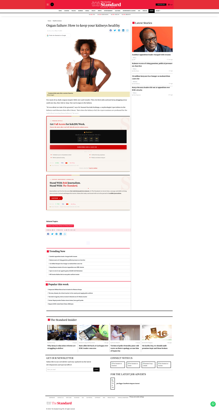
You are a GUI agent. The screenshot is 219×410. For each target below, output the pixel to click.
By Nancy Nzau (50, 31)
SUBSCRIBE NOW (161, 4)
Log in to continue (93, 168)
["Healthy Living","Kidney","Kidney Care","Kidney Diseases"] (60, 225)
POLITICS (74, 10)
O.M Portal (89, 397)
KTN (139, 10)
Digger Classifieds (124, 383)
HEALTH (93, 10)
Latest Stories (143, 22)
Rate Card (68, 397)
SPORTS (100, 10)
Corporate (52, 397)
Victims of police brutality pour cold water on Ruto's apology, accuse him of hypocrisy (125, 348)
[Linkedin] (149, 365)
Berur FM (126, 14)
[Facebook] (119, 365)
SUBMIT (96, 369)
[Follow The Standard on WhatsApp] (213, 404)
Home (49, 21)
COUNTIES (66, 10)
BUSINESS (80, 10)
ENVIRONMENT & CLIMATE (129, 10)
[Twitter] (134, 365)
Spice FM (115, 14)
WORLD (87, 10)
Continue (55, 198)
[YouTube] (165, 365)
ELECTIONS (117, 10)
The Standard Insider (63, 319)
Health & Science (57, 21)
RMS (104, 397)
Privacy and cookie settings (137, 397)
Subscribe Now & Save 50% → (88, 147)
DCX (83, 397)
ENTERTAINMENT (108, 10)
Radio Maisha (103, 14)
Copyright (97, 397)
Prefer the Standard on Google (57, 35)
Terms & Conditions (123, 397)
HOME (60, 10)
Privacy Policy (111, 397)
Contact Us (60, 397)
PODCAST (145, 10)
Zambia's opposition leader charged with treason (151, 55)
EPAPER (151, 10)
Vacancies (76, 397)
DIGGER (158, 10)
